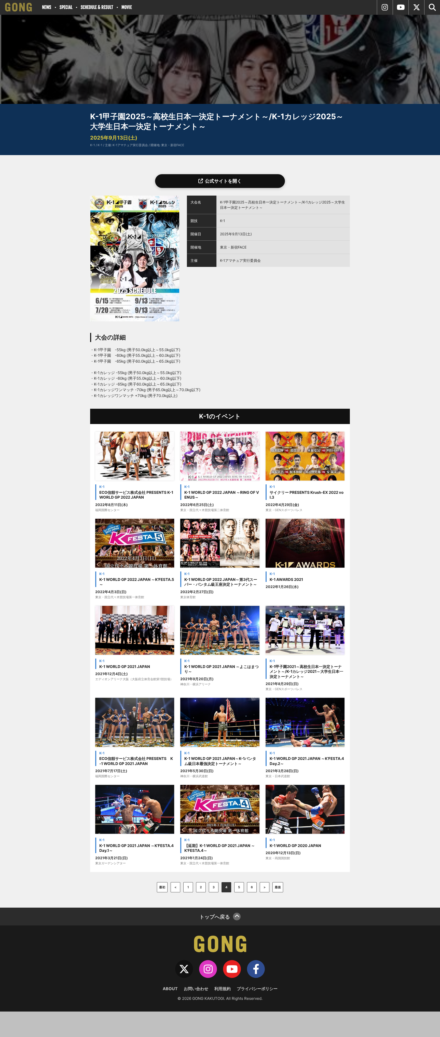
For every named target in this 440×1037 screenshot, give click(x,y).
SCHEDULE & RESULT (97, 7)
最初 (162, 887)
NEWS (46, 7)
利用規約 (222, 988)
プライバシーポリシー (257, 988)
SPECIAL (66, 7)
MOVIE (126, 7)
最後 (278, 887)
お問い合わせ (196, 988)
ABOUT (170, 988)
